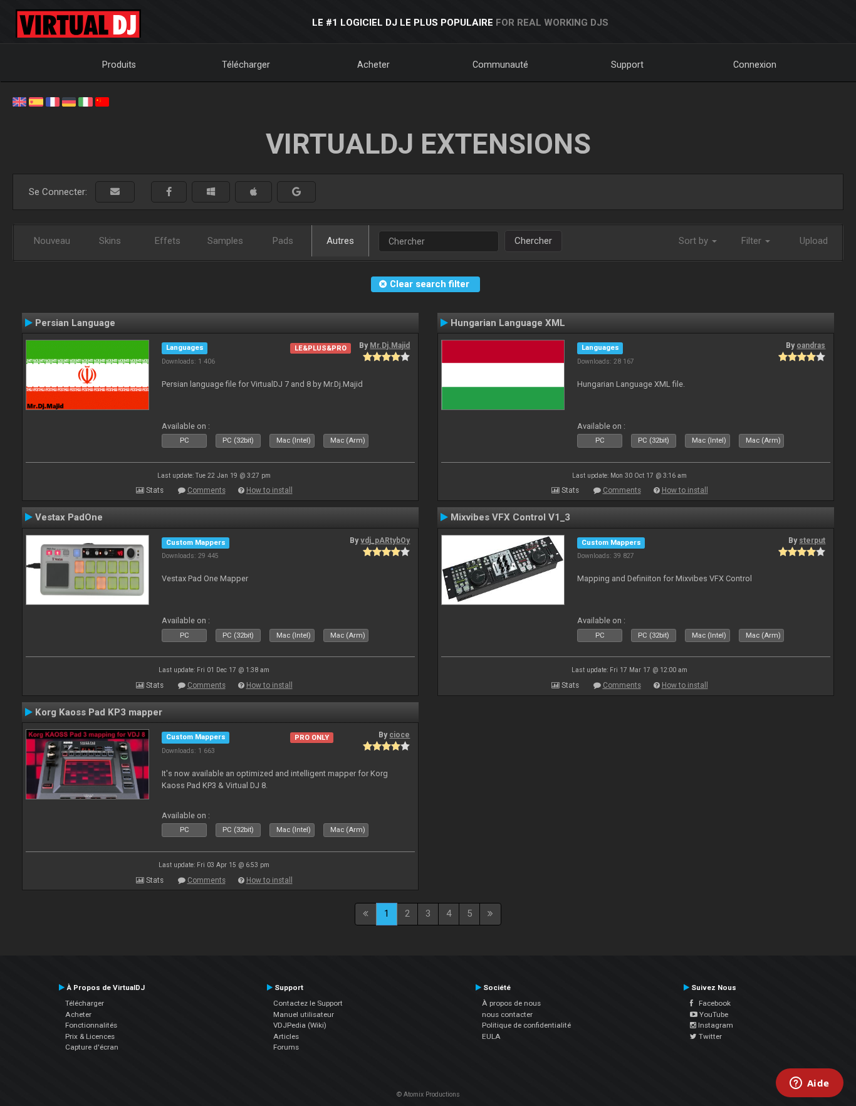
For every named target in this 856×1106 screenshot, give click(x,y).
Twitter (709, 1036)
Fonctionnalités (91, 1025)
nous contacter (507, 1014)
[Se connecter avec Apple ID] (253, 192)
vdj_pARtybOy (385, 540)
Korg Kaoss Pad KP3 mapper (98, 712)
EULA (491, 1036)
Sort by (695, 240)
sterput (812, 540)
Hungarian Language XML (508, 323)
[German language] (69, 101)
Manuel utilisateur (303, 1014)
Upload (814, 240)
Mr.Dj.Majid (390, 345)
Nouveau (52, 240)
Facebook (712, 1003)
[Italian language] (85, 101)
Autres (340, 240)
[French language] (53, 101)
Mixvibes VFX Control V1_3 (510, 517)
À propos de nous (511, 1003)
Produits (119, 65)
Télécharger (246, 65)
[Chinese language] (102, 101)
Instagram (714, 1025)
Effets (167, 240)
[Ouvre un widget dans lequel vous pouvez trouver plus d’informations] (809, 1084)
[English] (19, 101)
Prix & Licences (90, 1036)
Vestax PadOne (69, 517)
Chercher (533, 240)
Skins (110, 240)
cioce (399, 734)
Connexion (754, 65)
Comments (206, 490)
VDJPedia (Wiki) (299, 1025)
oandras (810, 345)
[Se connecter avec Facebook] (169, 192)
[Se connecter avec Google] (296, 192)
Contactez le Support (308, 1003)
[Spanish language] (36, 101)
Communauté (500, 65)
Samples (225, 240)
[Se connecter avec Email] (115, 192)
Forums (286, 1047)
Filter (752, 240)
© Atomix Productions (428, 1094)
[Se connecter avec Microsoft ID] (211, 192)
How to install (269, 490)
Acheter (373, 65)
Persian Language (75, 323)
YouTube (712, 1014)
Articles (286, 1036)
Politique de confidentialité (526, 1025)
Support (627, 65)
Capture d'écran (91, 1047)
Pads (283, 240)
